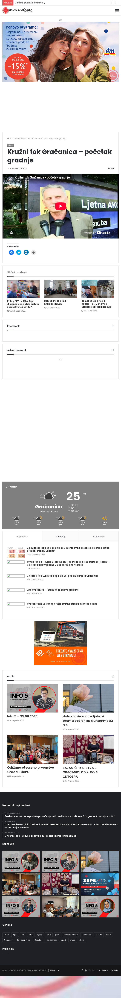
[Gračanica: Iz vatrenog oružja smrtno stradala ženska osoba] (16, 608)
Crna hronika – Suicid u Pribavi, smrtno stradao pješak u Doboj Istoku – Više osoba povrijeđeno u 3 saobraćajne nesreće (68, 563)
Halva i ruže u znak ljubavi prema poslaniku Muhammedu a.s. (88, 720)
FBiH (49, 934)
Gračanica (86, 934)
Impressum (103, 970)
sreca (72, 940)
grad (57, 934)
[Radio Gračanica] (17, 10)
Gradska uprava (71, 934)
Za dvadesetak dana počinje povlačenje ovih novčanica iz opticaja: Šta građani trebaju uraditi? (68, 549)
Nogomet (8, 940)
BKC (31, 934)
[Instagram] (89, 970)
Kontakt (114, 970)
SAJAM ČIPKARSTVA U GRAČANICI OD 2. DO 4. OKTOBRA (80, 772)
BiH (23, 934)
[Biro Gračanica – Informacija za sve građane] (16, 594)
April (15, 934)
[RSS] (93, 970)
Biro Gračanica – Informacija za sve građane (53, 589)
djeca (39, 934)
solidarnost (52, 940)
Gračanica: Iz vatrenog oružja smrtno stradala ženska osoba (62, 603)
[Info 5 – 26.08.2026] (21, 861)
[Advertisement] (60, 108)
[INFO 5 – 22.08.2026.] (100, 907)
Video (23, 138)
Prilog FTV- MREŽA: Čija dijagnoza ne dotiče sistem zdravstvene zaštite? (23, 304)
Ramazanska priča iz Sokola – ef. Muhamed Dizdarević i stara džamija (96, 303)
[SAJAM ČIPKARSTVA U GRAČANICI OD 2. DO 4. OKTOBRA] (88, 749)
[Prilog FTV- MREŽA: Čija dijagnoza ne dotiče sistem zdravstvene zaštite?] (23, 289)
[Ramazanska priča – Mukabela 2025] (60, 289)
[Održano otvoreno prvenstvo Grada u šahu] (32, 749)
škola (81, 940)
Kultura (99, 934)
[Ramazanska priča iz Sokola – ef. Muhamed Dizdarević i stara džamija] (97, 289)
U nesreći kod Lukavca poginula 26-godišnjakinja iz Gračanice (62, 575)
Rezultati (39, 940)
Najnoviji (60, 536)
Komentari (99, 536)
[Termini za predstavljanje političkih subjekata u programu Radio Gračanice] (61, 907)
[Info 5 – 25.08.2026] (32, 698)
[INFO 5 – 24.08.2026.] (21, 907)
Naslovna (14, 138)
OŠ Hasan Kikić (23, 940)
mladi (108, 934)
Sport (63, 940)
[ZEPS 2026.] (100, 884)
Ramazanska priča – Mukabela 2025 (56, 302)
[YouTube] (86, 970)
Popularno (22, 536)
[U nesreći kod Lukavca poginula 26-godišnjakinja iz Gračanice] (16, 580)
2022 (6, 934)
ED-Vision (55, 970)
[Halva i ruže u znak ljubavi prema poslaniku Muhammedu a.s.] (88, 698)
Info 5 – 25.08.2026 (22, 716)
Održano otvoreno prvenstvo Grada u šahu (36, 2)
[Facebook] (82, 970)
